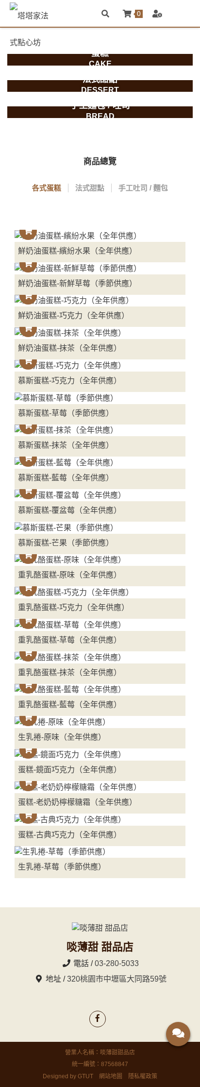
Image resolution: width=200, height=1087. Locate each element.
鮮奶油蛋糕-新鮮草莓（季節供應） (77, 283)
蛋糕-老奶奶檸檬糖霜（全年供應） (77, 802)
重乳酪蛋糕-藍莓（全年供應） (69, 704)
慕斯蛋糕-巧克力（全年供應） (69, 380)
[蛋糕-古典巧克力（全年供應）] (100, 820)
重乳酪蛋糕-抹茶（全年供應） (69, 672)
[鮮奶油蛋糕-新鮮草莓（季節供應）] (100, 268)
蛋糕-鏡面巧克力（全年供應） (69, 769)
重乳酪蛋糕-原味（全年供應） (69, 575)
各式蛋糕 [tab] (46, 188)
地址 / (55, 979)
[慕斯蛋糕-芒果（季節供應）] (100, 528)
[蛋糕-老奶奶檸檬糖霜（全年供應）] (100, 787)
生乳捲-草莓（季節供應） (62, 867)
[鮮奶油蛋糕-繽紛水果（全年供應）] (100, 236)
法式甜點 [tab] (89, 188)
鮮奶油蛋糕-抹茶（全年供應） (69, 348)
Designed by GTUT (68, 1076)
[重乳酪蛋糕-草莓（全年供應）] (100, 625)
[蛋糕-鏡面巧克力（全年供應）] (100, 754)
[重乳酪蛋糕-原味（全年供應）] (100, 560)
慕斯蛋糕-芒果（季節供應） (66, 543)
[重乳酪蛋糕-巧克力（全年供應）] (100, 592)
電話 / (83, 963)
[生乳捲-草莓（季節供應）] (100, 852)
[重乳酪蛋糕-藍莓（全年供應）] (100, 690)
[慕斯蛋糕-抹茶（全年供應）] (100, 431)
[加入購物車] (28, 231)
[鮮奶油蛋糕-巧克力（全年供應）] (100, 301)
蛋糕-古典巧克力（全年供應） (69, 835)
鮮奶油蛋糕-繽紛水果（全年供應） (77, 251)
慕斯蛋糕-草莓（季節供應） (66, 413)
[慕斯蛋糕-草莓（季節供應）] (100, 398)
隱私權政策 (142, 1076)
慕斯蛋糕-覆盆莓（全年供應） (69, 510)
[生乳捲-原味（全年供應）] (100, 722)
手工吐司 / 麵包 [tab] (143, 188)
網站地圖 (110, 1076)
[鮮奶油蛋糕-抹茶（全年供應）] (100, 333)
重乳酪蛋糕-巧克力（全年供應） (73, 607)
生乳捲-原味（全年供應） (62, 737)
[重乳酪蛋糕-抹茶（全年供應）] (100, 657)
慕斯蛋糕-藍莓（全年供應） (66, 478)
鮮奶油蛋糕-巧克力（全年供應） (73, 315)
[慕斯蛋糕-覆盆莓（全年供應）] (100, 495)
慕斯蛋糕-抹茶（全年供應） (66, 445)
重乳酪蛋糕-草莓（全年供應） (69, 640)
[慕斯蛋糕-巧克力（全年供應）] (100, 365)
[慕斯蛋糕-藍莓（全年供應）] (100, 463)
